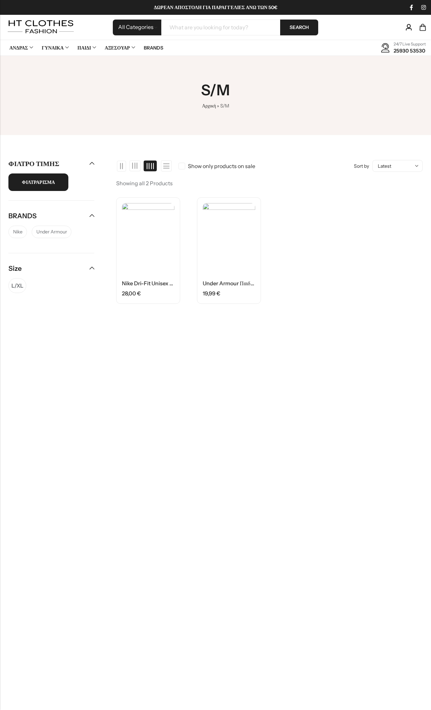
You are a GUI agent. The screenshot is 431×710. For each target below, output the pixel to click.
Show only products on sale (221, 166)
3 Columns (135, 166)
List (166, 165)
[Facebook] (411, 7)
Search (299, 27)
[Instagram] (423, 7)
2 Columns (121, 166)
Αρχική (209, 106)
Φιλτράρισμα (38, 182)
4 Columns (150, 166)
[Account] (408, 27)
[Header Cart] (422, 27)
